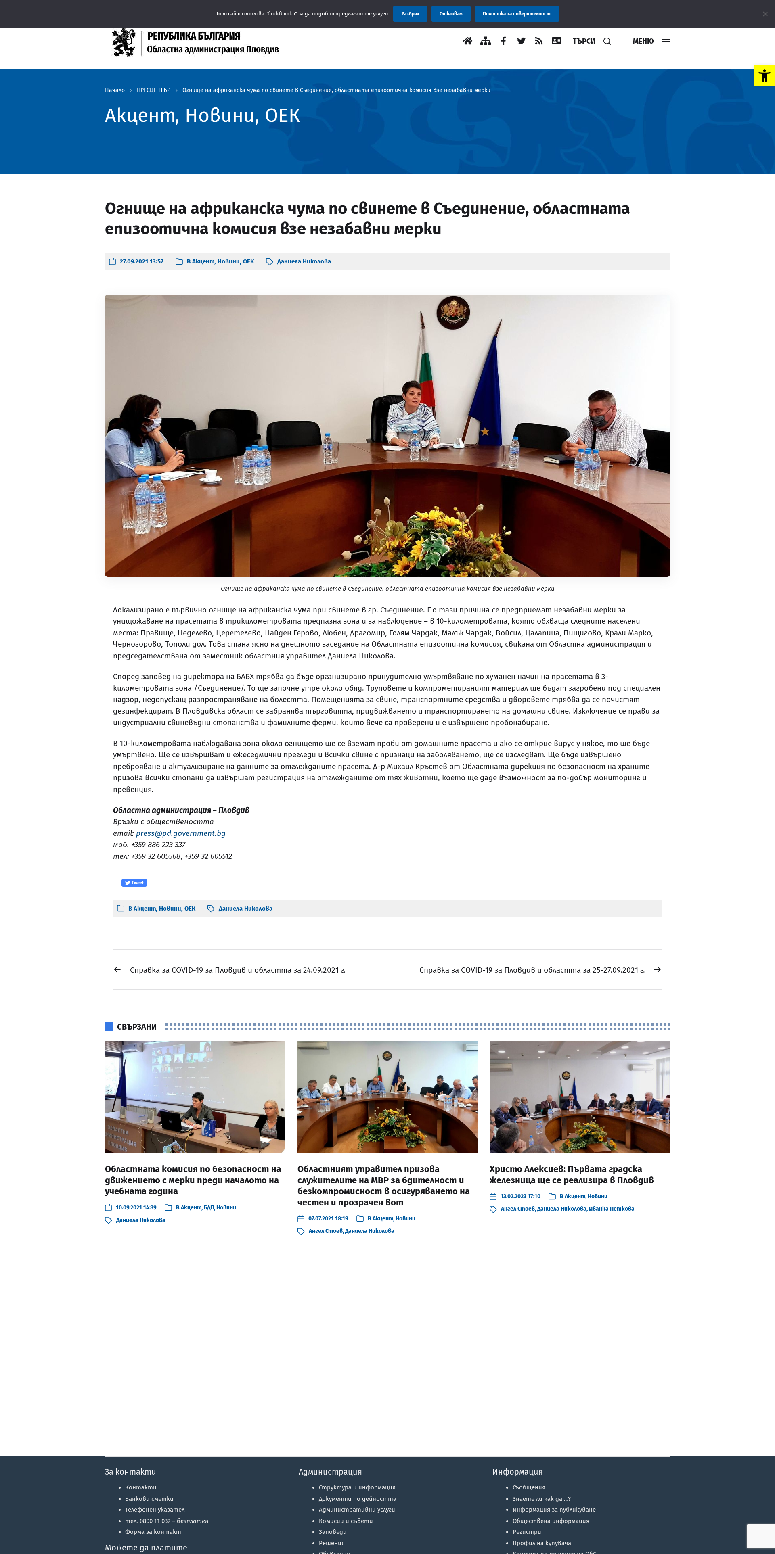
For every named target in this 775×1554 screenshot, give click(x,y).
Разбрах (410, 14)
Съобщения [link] (529, 1487)
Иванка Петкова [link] (612, 1208)
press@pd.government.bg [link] (181, 833)
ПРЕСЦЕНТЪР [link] (153, 90)
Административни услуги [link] (357, 1509)
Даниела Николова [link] (304, 261)
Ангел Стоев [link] (326, 1231)
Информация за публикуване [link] (554, 1509)
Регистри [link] (527, 1531)
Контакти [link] (141, 1487)
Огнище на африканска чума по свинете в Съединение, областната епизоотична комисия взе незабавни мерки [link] (336, 90)
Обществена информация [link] (551, 1521)
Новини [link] (229, 261)
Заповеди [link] (333, 1531)
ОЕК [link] (248, 261)
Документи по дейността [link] (357, 1498)
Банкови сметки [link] (149, 1498)
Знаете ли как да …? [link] (542, 1498)
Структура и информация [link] (357, 1487)
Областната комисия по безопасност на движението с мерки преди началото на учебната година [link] (193, 1180)
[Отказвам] (765, 14)
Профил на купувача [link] (542, 1543)
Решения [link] (332, 1543)
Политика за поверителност (517, 14)
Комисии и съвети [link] (346, 1521)
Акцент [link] (203, 261)
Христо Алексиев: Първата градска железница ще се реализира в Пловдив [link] (572, 1174)
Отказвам (451, 14)
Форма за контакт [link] (153, 1531)
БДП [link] (209, 1207)
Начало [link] (115, 90)
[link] (764, 75)
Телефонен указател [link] (154, 1509)
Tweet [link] (137, 883)
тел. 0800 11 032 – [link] (167, 1521)
